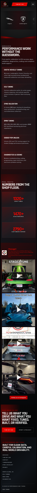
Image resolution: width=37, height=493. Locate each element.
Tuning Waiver (7, 462)
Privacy (5, 467)
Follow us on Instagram (18, 397)
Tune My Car (20, 4)
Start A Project (25, 430)
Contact (5, 460)
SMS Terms (6, 489)
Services (5, 455)
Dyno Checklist (8, 465)
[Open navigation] (33, 4)
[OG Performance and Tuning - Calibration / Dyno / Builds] (5, 4)
